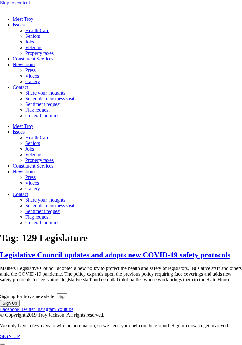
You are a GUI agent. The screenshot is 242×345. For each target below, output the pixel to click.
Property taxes (39, 53)
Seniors (32, 36)
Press (30, 70)
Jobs (29, 41)
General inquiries (42, 115)
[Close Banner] (2, 344)
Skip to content (15, 2)
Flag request (37, 109)
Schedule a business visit (49, 98)
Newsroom (24, 64)
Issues (19, 24)
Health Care (37, 30)
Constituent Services (33, 58)
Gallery (32, 81)
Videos (32, 75)
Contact (20, 87)
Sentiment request (42, 104)
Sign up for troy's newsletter (28, 296)
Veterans (33, 47)
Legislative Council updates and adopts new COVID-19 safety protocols (115, 255)
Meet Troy (23, 19)
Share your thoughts (45, 92)
